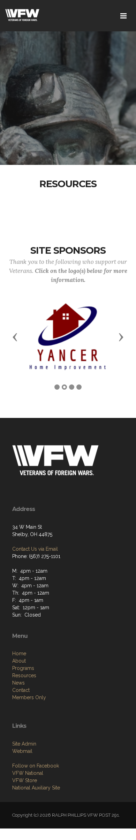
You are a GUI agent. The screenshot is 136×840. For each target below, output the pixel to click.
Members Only (29, 697)
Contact (21, 690)
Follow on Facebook (35, 766)
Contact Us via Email (35, 549)
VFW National (27, 773)
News (18, 683)
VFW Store (24, 780)
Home (19, 653)
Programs (23, 668)
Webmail (22, 751)
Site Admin (24, 744)
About (19, 661)
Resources (24, 675)
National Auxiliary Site (36, 788)
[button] (15, 336)
